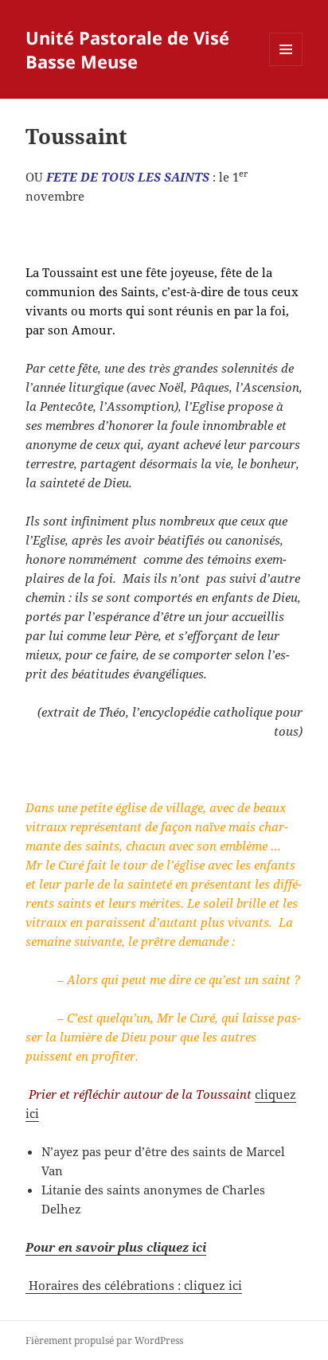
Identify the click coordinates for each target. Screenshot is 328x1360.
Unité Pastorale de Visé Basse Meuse (127, 49)
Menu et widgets (286, 65)
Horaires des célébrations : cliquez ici (133, 1285)
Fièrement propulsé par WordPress (104, 1340)
